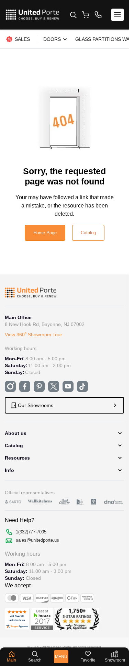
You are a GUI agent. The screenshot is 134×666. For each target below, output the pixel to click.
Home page (45, 232)
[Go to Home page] (32, 15)
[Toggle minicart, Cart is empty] (85, 15)
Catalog (88, 232)
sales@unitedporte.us (37, 540)
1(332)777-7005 (31, 531)
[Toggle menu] (117, 15)
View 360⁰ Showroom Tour (33, 334)
